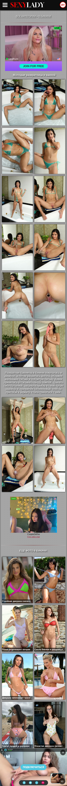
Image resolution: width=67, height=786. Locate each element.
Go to (40, 767)
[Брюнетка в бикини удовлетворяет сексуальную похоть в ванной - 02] (49, 102)
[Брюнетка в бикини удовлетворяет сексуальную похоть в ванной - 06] (49, 199)
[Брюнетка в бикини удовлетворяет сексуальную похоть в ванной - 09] (17, 296)
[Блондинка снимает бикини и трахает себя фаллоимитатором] (49, 676)
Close (27, 767)
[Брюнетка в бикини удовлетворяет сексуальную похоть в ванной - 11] (17, 344)
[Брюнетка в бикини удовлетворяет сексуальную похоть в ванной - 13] (17, 420)
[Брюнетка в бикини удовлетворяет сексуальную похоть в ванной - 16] (49, 469)
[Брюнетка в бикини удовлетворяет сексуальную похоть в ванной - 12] (49, 344)
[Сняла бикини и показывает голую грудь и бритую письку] (49, 580)
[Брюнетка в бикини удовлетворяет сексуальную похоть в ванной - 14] (49, 420)
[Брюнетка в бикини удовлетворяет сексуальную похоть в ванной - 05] (17, 199)
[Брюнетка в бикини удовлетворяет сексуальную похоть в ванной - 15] (17, 469)
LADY (27, 5)
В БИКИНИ (45, 16)
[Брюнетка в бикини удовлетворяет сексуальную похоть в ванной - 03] (17, 151)
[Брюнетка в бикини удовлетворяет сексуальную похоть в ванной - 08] (49, 247)
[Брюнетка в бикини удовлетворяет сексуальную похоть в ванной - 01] (17, 102)
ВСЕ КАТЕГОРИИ (26, 16)
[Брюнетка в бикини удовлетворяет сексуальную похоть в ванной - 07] (17, 247)
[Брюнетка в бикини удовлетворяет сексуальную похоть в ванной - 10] (49, 296)
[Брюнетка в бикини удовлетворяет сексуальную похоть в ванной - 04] (49, 151)
